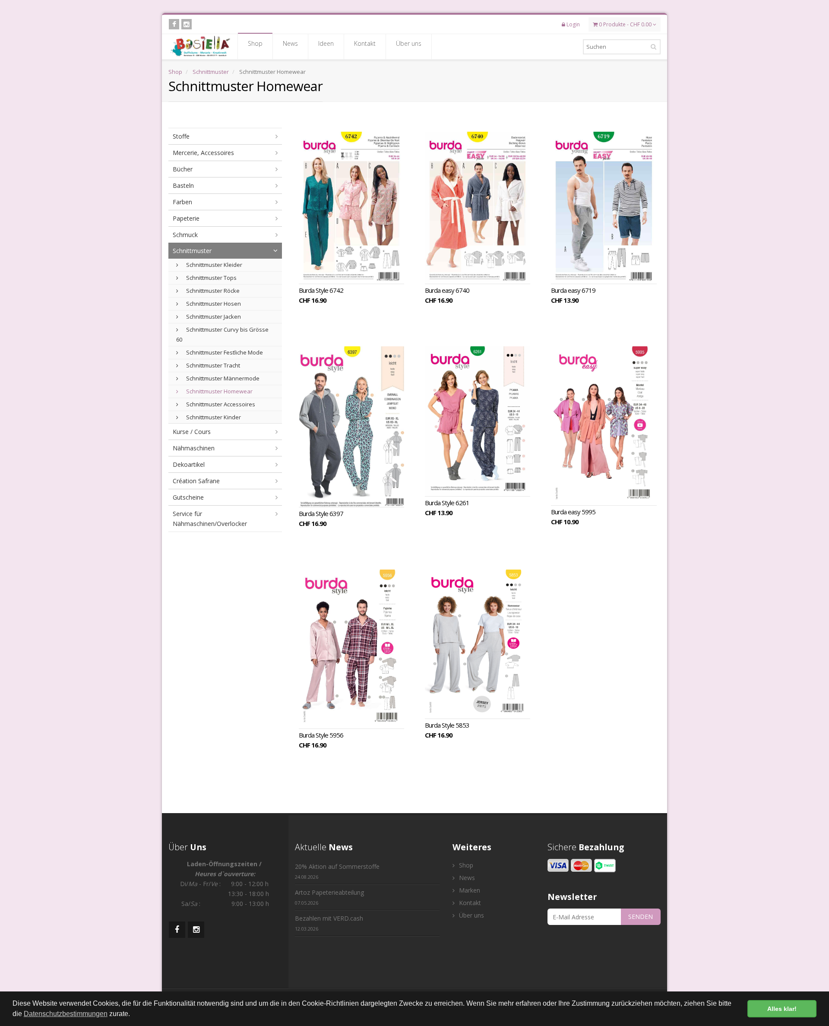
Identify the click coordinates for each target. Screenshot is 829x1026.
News (290, 43)
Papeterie (186, 218)
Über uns (408, 43)
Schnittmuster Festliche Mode (224, 352)
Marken (468, 890)
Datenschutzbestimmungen (66, 1013)
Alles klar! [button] (782, 1008)
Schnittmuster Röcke (212, 290)
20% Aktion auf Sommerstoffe (337, 871)
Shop (255, 43)
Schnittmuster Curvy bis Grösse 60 (222, 334)
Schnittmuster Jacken (213, 316)
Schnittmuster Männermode (222, 378)
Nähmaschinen (194, 448)
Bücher (183, 169)
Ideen (326, 43)
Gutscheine (188, 497)
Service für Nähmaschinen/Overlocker (210, 519)
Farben (182, 202)
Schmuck (185, 235)
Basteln (183, 185)
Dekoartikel (189, 464)
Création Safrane (196, 481)
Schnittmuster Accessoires (220, 404)
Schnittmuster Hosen (213, 303)
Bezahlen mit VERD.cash (329, 923)
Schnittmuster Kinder (213, 417)
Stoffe (181, 136)
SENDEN (640, 916)
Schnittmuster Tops (211, 278)
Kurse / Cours (192, 432)
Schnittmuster (211, 72)
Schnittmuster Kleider (213, 265)
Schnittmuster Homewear (219, 391)
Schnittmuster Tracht (212, 365)
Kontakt (365, 43)
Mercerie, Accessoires (203, 153)
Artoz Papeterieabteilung (329, 897)
